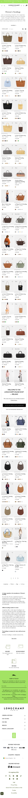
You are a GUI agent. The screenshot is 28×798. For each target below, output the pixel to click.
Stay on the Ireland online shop (14, 409)
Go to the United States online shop (14, 405)
